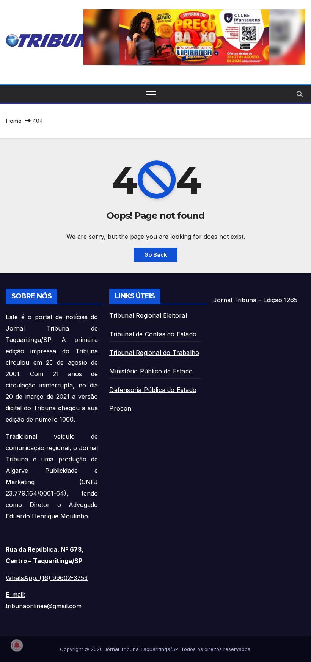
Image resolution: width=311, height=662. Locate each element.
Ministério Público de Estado (151, 371)
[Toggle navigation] (151, 94)
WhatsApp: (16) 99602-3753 (47, 578)
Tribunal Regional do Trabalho (154, 352)
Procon (120, 408)
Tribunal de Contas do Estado (152, 334)
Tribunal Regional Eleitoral (148, 315)
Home (14, 120)
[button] (194, 37)
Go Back (155, 254)
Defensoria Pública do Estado (152, 390)
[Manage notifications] (17, 645)
